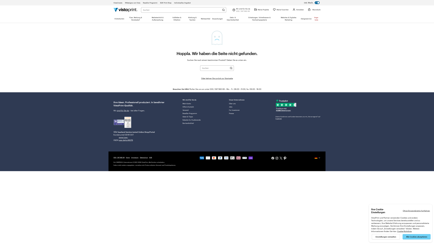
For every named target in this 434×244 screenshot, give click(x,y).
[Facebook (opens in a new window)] (272, 158)
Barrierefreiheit (188, 123)
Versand (186, 110)
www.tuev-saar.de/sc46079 (122, 138)
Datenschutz (144, 157)
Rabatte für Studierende (192, 120)
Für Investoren (234, 110)
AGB (150, 157)
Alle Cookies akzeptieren (416, 237)
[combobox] (182, 10)
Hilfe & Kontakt (188, 107)
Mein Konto (187, 103)
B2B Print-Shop (165, 3)
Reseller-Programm (150, 3)
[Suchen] (223, 10)
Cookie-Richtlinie (404, 231)
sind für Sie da (123, 110)
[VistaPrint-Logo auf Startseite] (125, 10)
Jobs (230, 107)
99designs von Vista (132, 3)
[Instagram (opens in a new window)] (277, 158)
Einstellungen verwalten (386, 237)
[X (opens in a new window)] (281, 158)
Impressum (134, 157)
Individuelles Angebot (182, 3)
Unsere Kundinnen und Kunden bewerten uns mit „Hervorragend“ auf (297, 117)
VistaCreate (117, 3)
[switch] (312, 2)
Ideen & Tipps (188, 117)
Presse (231, 113)
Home (128, 157)
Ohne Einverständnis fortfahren (416, 211)
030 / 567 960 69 (119, 157)
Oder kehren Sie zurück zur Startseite (217, 78)
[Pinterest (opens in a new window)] (285, 158)
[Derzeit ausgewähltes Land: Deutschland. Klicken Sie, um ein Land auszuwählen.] (318, 157)
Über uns (232, 103)
